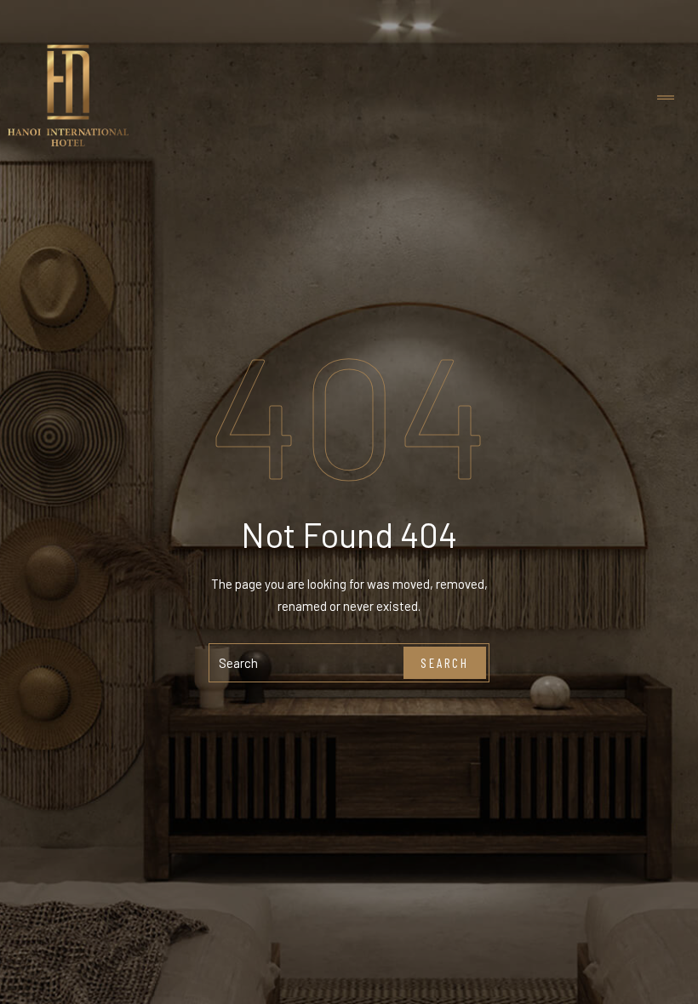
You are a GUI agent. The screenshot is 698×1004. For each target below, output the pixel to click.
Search (445, 662)
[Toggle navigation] (665, 98)
